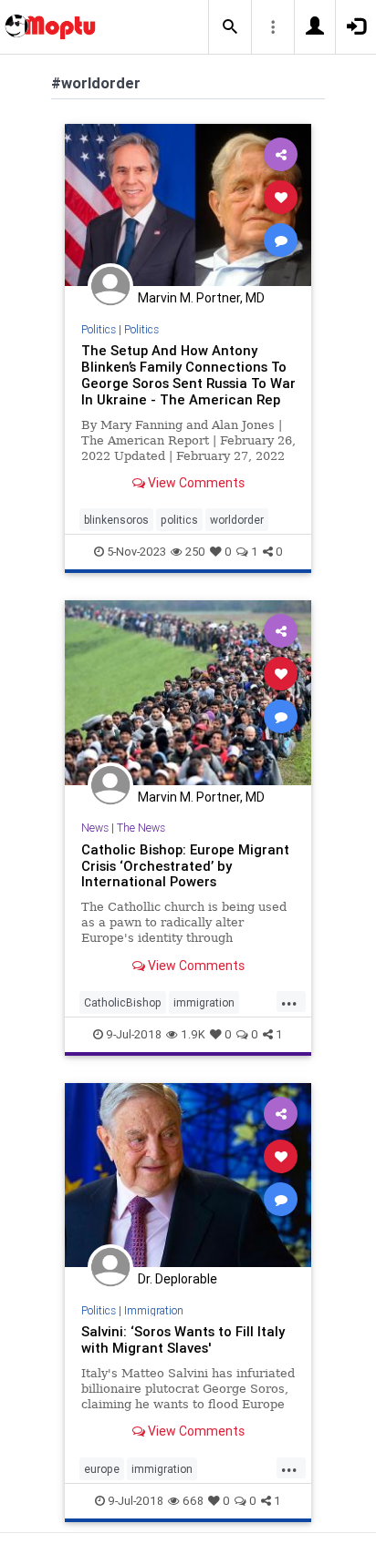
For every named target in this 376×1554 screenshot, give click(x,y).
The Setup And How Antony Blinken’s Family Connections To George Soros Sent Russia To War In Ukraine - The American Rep (188, 375)
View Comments (195, 483)
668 (193, 1500)
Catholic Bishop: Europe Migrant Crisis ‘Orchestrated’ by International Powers (185, 866)
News (95, 827)
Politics (98, 329)
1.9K (193, 1034)
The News (141, 827)
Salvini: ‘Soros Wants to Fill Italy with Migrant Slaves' (183, 1339)
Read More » (188, 204)
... (289, 1001)
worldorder (237, 520)
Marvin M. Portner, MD (201, 298)
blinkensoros (116, 520)
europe (102, 1469)
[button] (230, 27)
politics (179, 520)
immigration (204, 1002)
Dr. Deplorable (177, 1279)
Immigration (153, 1310)
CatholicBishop (123, 1002)
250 (195, 551)
